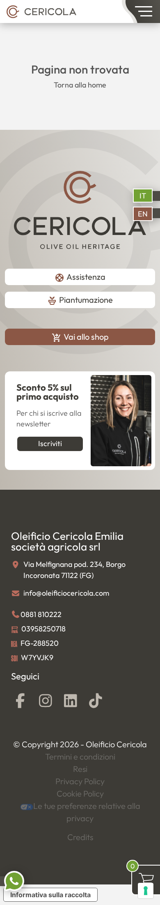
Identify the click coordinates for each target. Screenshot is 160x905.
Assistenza (80, 277)
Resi (80, 769)
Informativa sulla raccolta (50, 895)
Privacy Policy (80, 781)
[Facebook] (20, 701)
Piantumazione (80, 300)
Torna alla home (80, 85)
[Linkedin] (70, 701)
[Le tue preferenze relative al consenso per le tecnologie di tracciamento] (145, 890)
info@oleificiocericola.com (66, 593)
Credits (80, 837)
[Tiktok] (95, 701)
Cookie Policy (80, 793)
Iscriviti (50, 443)
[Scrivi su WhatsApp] (14, 880)
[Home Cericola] (41, 11)
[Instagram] (45, 701)
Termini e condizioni (80, 756)
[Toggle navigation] (141, 11)
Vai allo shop (80, 337)
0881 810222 (41, 614)
